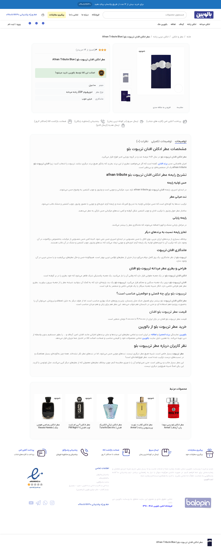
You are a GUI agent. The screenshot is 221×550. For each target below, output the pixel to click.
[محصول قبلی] (38, 37)
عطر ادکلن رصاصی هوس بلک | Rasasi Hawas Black (48, 427)
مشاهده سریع (161, 413)
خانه (188, 36)
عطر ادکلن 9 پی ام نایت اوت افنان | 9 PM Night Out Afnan (79, 427)
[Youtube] (31, 502)
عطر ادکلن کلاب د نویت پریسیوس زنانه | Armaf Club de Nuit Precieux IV (142, 427)
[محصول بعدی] (31, 37)
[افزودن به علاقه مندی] (161, 399)
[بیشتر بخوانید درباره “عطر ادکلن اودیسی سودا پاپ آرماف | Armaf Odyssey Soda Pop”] (161, 406)
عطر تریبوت (178, 353)
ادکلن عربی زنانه (161, 36)
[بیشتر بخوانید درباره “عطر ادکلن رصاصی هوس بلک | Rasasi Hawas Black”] (37, 406)
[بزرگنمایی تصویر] (178, 88)
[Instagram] (52, 502)
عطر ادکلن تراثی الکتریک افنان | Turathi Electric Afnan (110, 427)
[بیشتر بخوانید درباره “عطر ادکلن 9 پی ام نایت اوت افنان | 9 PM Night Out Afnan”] (68, 406)
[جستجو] (106, 15)
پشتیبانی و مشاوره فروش (66, 454)
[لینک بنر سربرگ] (110, 4)
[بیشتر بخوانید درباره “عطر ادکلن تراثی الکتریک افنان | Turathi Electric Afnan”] (99, 406)
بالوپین (145, 338)
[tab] (181, 141)
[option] (126, 78)
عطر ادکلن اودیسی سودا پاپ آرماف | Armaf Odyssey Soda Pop (173, 427)
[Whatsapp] (45, 502)
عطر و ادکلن (177, 36)
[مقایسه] (18, 542)
